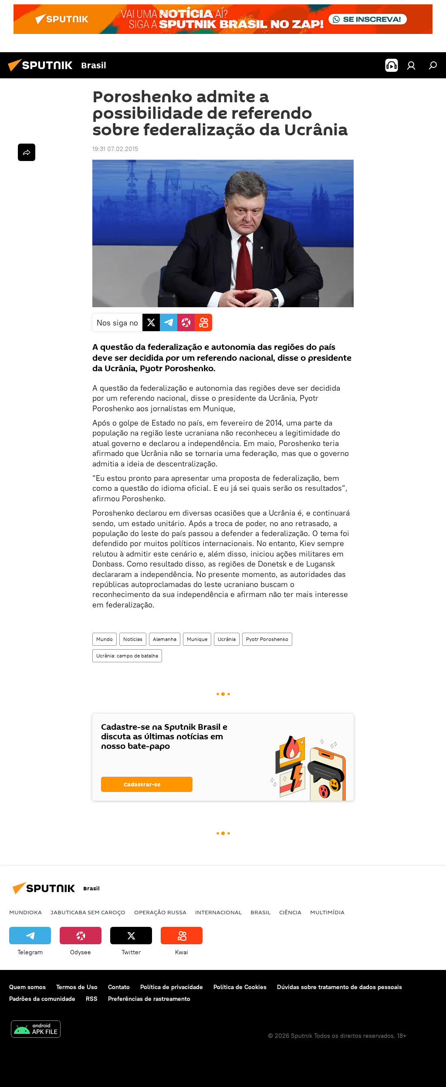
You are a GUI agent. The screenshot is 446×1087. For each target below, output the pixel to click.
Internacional (218, 912)
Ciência (290, 912)
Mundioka (25, 912)
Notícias (132, 639)
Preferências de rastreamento (149, 999)
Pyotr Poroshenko (267, 639)
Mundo (104, 639)
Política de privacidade (171, 987)
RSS (92, 999)
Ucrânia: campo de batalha (127, 655)
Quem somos (27, 987)
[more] (26, 152)
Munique (197, 639)
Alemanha (164, 639)
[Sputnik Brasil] (42, 73)
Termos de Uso (77, 987)
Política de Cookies (240, 987)
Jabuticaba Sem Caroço (88, 912)
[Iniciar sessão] (411, 65)
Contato (119, 987)
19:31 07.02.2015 (115, 149)
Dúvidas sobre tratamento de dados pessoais (339, 987)
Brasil (260, 912)
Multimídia (327, 912)
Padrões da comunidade (42, 999)
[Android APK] (35, 1030)
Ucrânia (227, 639)
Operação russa (160, 912)
